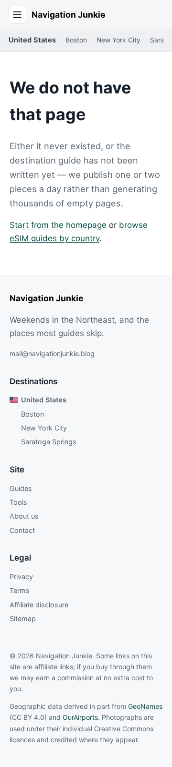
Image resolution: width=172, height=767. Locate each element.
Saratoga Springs (48, 442)
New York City (118, 40)
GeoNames (145, 706)
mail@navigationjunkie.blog (52, 353)
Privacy (21, 577)
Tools (18, 502)
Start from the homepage (58, 225)
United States (32, 40)
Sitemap (23, 618)
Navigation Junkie (69, 15)
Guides (21, 488)
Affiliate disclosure (39, 605)
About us (24, 516)
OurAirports (80, 717)
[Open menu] (18, 15)
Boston (76, 40)
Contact (22, 530)
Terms (20, 590)
